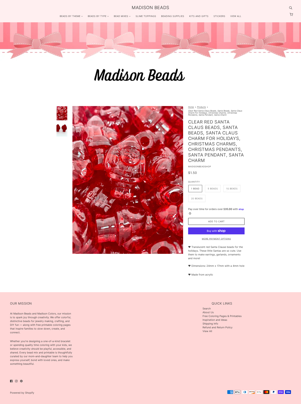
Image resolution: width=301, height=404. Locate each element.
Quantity (194, 181)
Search (207, 308)
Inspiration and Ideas (215, 319)
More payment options (216, 238)
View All (207, 331)
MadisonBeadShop (199, 166)
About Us (208, 312)
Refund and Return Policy (217, 327)
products (201, 107)
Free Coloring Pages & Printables (222, 316)
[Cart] (291, 14)
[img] (290, 7)
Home (191, 107)
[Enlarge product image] (127, 180)
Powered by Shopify (22, 392)
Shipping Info (210, 323)
